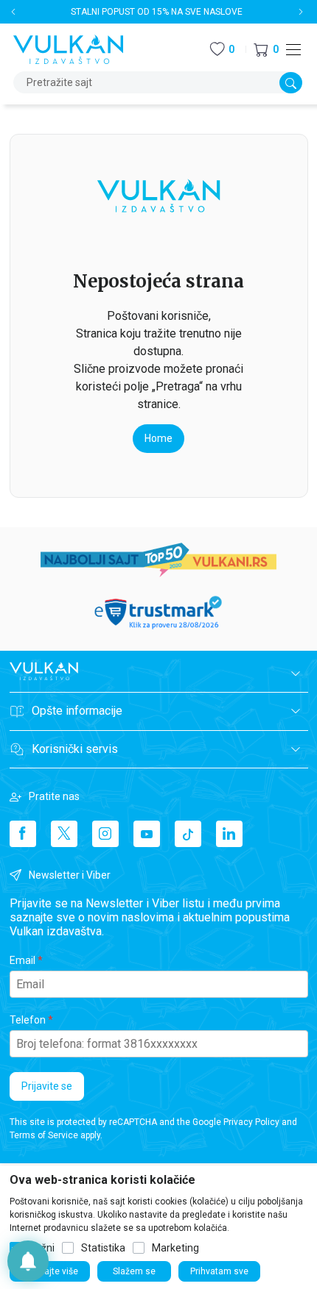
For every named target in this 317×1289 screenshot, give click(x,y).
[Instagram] (105, 834)
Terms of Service (44, 1135)
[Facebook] (23, 834)
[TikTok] (188, 834)
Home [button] (158, 438)
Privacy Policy (251, 1122)
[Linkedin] (229, 834)
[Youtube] (146, 834)
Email (22, 960)
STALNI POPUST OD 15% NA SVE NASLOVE (157, 12)
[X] (64, 834)
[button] (266, 49)
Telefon (28, 1020)
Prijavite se (46, 1086)
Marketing (175, 1248)
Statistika (103, 1248)
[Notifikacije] (28, 1261)
